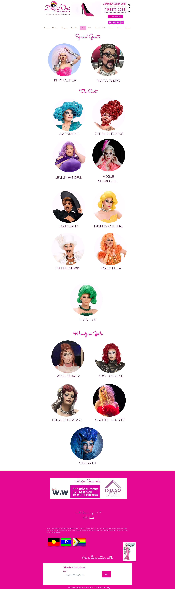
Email (65, 571)
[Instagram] (129, 5)
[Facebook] (129, 8)
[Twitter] (129, 11)
